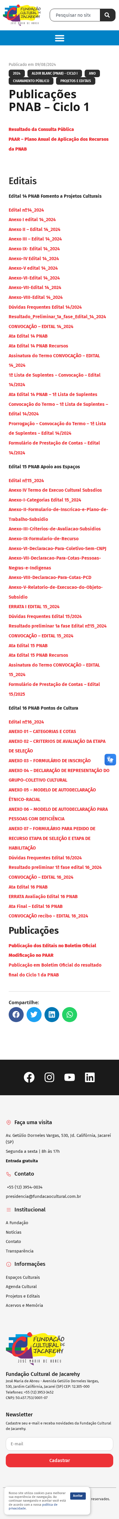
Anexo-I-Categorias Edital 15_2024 (45, 500)
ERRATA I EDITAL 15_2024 (34, 606)
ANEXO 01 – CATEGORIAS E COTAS (42, 731)
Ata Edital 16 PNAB (28, 887)
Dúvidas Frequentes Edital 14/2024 (45, 307)
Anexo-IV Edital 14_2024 (34, 258)
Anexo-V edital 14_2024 (33, 268)
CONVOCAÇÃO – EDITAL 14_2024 (41, 326)
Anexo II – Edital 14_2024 (34, 229)
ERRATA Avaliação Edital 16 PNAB (43, 896)
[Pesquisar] (108, 15)
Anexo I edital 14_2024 (32, 219)
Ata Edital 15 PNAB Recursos (38, 655)
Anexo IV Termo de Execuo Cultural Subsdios (55, 490)
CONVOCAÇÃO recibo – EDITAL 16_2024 (48, 916)
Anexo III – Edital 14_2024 (35, 239)
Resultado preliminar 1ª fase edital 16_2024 (55, 867)
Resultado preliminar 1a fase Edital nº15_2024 (58, 626)
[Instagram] (49, 1077)
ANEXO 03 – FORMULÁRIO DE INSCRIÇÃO (50, 760)
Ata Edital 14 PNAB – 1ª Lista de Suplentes (53, 394)
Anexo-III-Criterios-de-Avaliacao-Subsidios (55, 529)
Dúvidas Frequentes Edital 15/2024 (45, 616)
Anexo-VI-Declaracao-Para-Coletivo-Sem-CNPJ (57, 548)
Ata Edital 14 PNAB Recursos (38, 346)
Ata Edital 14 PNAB (28, 336)
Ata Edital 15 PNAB (28, 645)
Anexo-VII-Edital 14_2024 (35, 287)
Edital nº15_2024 (26, 480)
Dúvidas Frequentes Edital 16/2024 (45, 858)
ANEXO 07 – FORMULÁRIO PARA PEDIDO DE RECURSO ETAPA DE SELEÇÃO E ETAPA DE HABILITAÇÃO (52, 838)
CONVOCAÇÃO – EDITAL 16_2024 (41, 877)
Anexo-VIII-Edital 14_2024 (36, 297)
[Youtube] (69, 1077)
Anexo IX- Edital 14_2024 (34, 248)
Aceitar (78, 1496)
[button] (59, 38)
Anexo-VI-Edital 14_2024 (34, 278)
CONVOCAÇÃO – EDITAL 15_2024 (41, 636)
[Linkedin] (90, 1077)
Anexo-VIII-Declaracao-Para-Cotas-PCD (50, 577)
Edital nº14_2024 (26, 210)
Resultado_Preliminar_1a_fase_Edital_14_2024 (57, 316)
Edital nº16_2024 (26, 722)
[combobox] (75, 15)
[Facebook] (29, 1077)
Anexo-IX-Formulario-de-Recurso (44, 538)
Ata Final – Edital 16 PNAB (36, 906)
